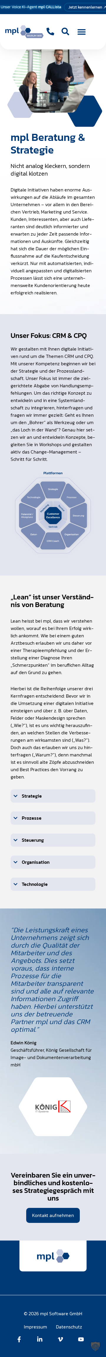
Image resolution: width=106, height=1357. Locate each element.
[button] (81, 32)
